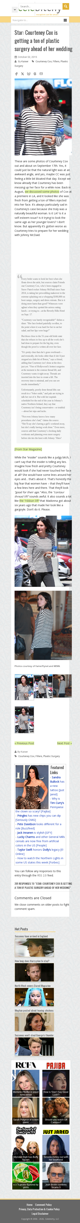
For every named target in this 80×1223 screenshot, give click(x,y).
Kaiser (25, 61)
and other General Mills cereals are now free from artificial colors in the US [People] (40, 841)
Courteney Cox (44, 61)
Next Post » (64, 743)
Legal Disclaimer (40, 1213)
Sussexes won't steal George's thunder (34, 1035)
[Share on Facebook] (16, 74)
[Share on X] (22, 74)
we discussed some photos (42, 191)
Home (29, 1204)
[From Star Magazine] (28, 449)
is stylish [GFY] (34, 832)
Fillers (56, 61)
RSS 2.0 (42, 875)
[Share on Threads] (35, 74)
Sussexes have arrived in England (31, 936)
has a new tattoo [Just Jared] (57, 785)
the (29, 501)
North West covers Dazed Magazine (32, 986)
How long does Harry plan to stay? (32, 961)
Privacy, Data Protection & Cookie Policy (39, 1209)
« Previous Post (24, 743)
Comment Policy (43, 1204)
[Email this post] (41, 74)
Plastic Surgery (51, 756)
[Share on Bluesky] (28, 74)
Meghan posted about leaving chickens (34, 1010)
